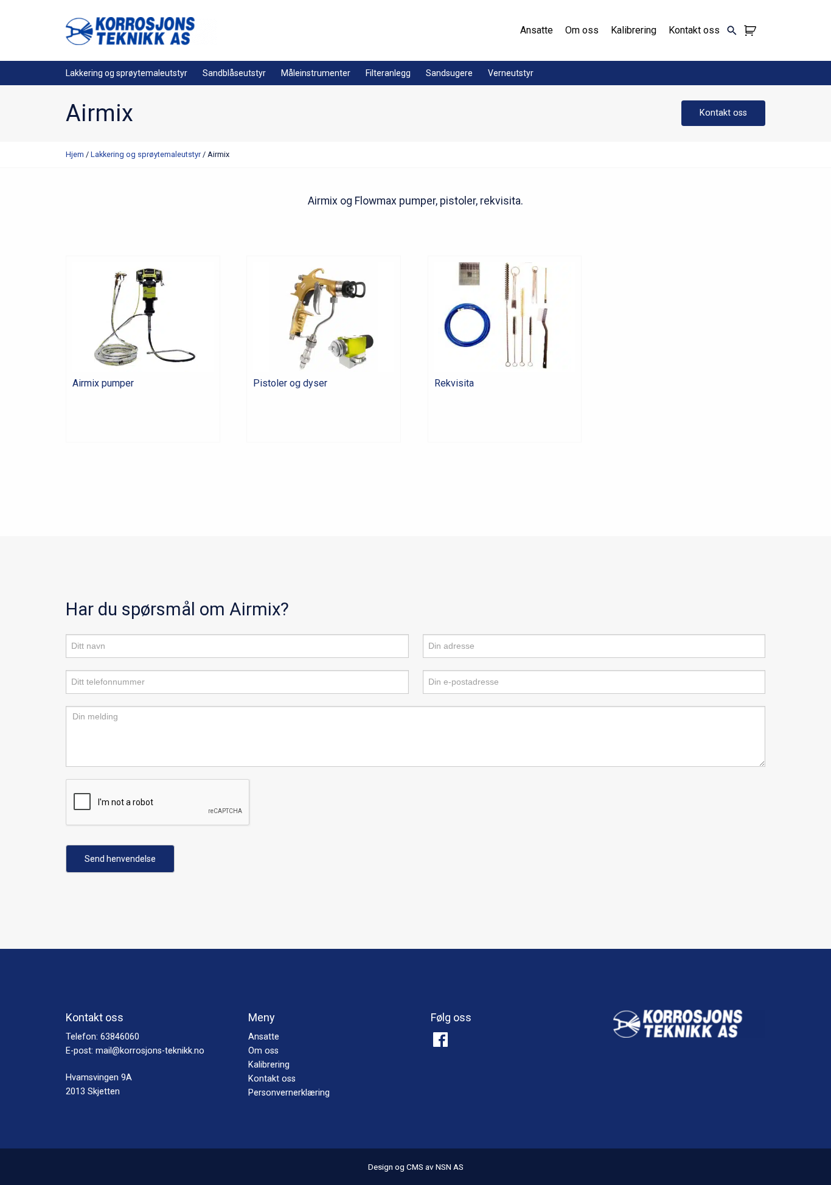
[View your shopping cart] (751, 30)
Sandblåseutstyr (234, 73)
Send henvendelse (120, 859)
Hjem (75, 154)
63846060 (119, 1037)
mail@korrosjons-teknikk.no (150, 1051)
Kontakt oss (694, 30)
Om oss (582, 30)
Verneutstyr (511, 73)
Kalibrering (633, 30)
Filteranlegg (388, 73)
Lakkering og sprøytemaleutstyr (126, 73)
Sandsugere (449, 73)
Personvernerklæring (289, 1093)
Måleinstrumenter (315, 73)
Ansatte (536, 30)
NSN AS (450, 1167)
